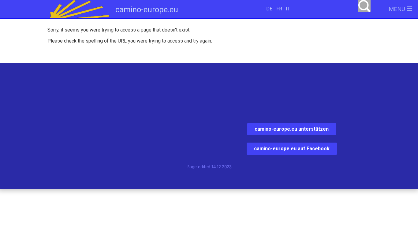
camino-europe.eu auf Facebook (292, 148)
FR (279, 9)
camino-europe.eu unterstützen (292, 129)
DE (269, 9)
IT (288, 9)
